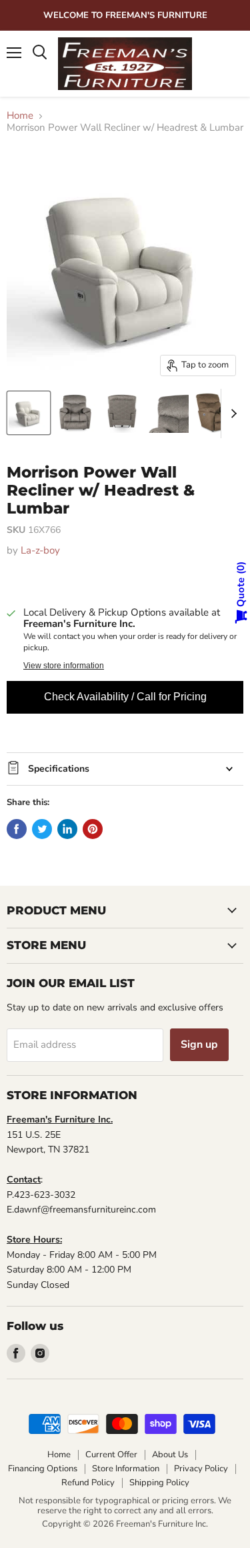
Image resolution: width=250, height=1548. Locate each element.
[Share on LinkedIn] (67, 829)
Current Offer (111, 1455)
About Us (170, 1455)
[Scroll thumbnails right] (231, 413)
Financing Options (42, 1469)
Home (20, 115)
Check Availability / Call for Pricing (125, 696)
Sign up (199, 1044)
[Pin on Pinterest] (93, 829)
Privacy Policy (201, 1469)
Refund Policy (88, 1483)
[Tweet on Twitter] (42, 829)
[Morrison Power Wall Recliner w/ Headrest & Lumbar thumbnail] (28, 413)
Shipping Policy (159, 1483)
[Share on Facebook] (17, 829)
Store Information (125, 1469)
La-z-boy (40, 550)
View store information (63, 665)
